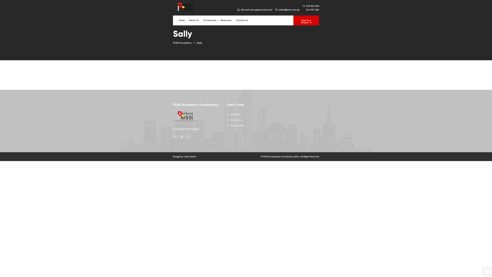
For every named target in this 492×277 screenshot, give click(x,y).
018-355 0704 (312, 6)
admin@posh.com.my (289, 9)
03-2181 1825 (312, 9)
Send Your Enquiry (306, 21)
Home (182, 20)
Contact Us (242, 20)
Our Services (209, 20)
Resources (226, 20)
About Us (194, 20)
